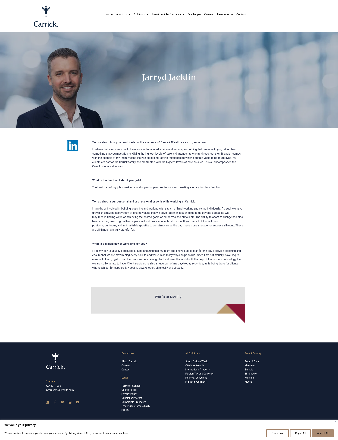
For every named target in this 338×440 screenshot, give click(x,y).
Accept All (322, 433)
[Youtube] (77, 402)
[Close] (335, 421)
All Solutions (192, 353)
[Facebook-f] (55, 402)
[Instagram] (70, 402)
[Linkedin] (47, 402)
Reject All (300, 433)
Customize (277, 433)
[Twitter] (62, 402)
